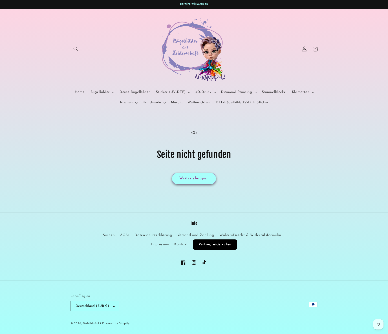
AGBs (125, 235)
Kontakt (181, 244)
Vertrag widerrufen (214, 244)
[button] (76, 49)
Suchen (109, 235)
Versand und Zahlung (195, 235)
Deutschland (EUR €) (92, 306)
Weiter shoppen (194, 178)
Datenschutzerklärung (153, 235)
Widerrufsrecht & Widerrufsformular (250, 235)
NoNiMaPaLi (92, 323)
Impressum (160, 244)
